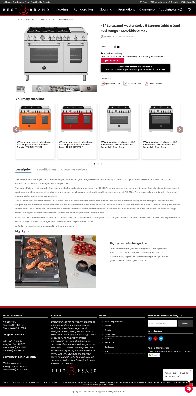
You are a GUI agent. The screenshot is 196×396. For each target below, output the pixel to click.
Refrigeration (83, 9)
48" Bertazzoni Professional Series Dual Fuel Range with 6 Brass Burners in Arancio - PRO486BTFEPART (35, 144)
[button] (94, 164)
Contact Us (110, 69)
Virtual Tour (109, 342)
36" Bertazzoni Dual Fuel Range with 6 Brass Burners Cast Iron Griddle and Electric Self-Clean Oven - (118, 144)
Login (107, 351)
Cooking (62, 9)
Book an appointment (114, 321)
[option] (56, 53)
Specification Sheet (112, 84)
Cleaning (105, 9)
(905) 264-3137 (18, 347)
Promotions (126, 9)
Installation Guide (134, 84)
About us (108, 326)
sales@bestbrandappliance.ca (134, 69)
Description (23, 169)
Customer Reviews (74, 169)
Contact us (109, 347)
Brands (108, 330)
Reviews (108, 338)
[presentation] (16, 129)
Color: (103, 46)
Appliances (29, 19)
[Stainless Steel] (115, 47)
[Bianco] (112, 47)
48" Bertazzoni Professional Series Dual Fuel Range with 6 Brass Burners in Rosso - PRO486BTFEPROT (77, 144)
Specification (46, 169)
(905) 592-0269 (18, 369)
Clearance (147, 9)
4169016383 (160, 69)
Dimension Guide (155, 84)
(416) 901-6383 (18, 328)
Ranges (52, 19)
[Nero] (118, 47)
